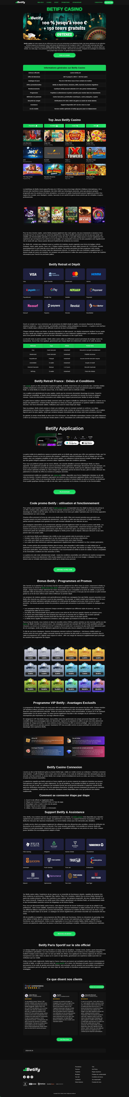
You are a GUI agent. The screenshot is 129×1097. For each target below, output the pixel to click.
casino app (57, 475)
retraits (28, 386)
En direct (52, 125)
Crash (74, 125)
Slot (95, 125)
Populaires (32, 125)
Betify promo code (60, 508)
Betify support (77, 817)
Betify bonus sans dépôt (49, 588)
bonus (25, 624)
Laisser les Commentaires (97, 986)
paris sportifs (60, 963)
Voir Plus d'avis (64, 1039)
